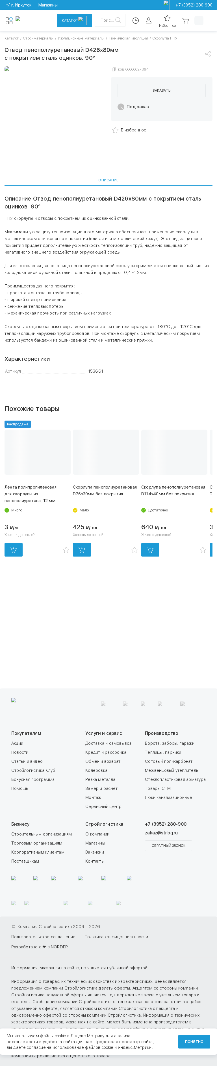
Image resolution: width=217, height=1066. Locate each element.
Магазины (95, 843)
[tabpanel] (108, 285)
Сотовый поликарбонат (169, 761)
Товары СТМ (158, 788)
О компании (97, 834)
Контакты (94, 861)
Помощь (19, 788)
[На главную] (32, 20)
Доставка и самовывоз (108, 743)
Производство (161, 733)
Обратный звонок (168, 846)
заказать (161, 90)
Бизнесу (20, 824)
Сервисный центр (103, 806)
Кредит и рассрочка (105, 752)
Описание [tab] (108, 180)
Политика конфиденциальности (116, 936)
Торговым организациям (36, 843)
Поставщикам (25, 861)
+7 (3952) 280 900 (193, 5)
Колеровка (96, 770)
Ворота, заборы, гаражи (169, 743)
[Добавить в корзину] (14, 550)
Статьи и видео (27, 761)
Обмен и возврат (102, 761)
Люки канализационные (168, 797)
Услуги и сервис (103, 733)
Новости (20, 752)
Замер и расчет (101, 788)
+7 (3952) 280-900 (165, 824)
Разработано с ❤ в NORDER (39, 946)
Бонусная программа (33, 779)
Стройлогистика (104, 824)
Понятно (194, 1041)
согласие (36, 1047)
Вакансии (94, 852)
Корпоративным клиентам (37, 852)
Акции (17, 743)
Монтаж (93, 797)
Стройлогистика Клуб (33, 770)
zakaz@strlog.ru (161, 833)
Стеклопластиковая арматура (175, 779)
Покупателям (26, 733)
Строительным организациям (41, 834)
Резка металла (100, 779)
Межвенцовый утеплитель (171, 770)
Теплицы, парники (163, 752)
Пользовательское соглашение (43, 936)
